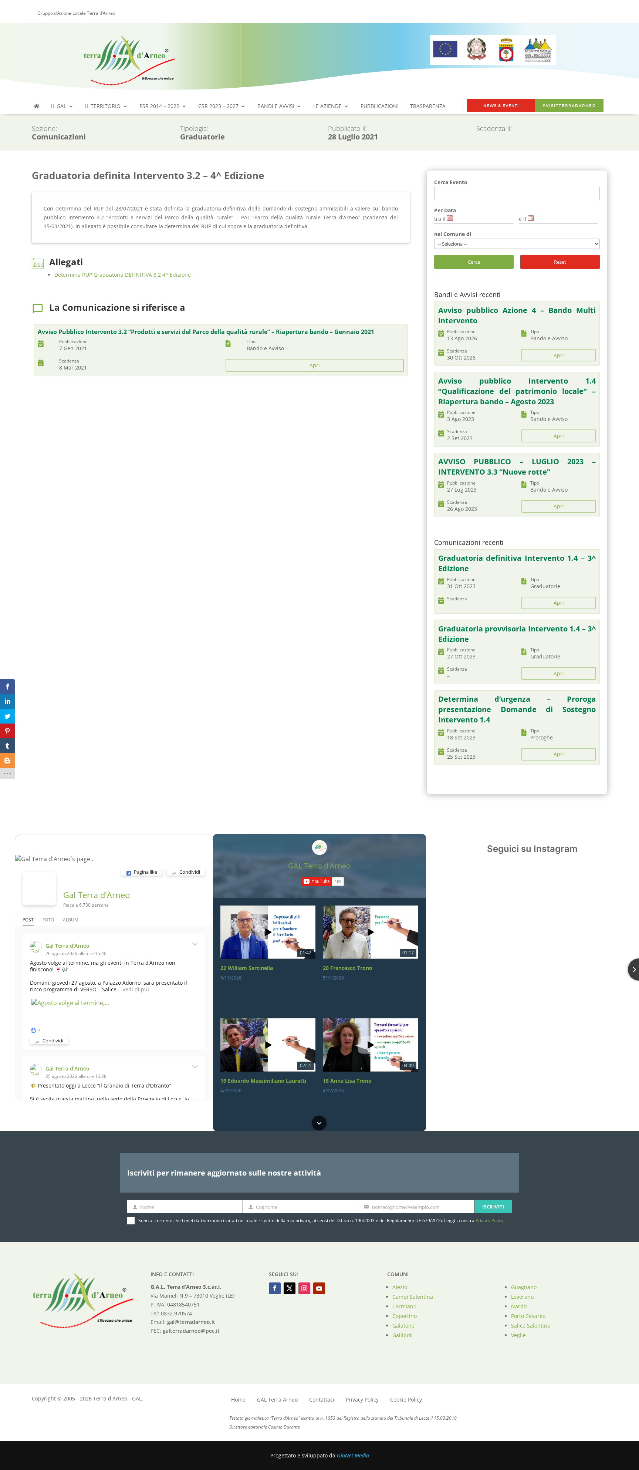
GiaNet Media (353, 1455)
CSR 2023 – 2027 (218, 106)
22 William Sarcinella (246, 968)
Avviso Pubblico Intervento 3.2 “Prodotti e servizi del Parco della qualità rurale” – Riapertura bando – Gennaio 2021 (206, 332)
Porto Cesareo (528, 1315)
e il (522, 218)
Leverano (522, 1296)
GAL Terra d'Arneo (319, 866)
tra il (440, 218)
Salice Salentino (530, 1325)
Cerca (474, 262)
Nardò (519, 1306)
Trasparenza (428, 106)
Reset (560, 262)
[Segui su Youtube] (319, 1288)
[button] (319, 906)
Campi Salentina (412, 1296)
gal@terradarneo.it (191, 1321)
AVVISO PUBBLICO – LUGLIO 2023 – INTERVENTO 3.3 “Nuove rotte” (517, 466)
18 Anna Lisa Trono (347, 1081)
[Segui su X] (289, 1288)
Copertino (404, 1315)
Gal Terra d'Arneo (96, 894)
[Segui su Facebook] (275, 1288)
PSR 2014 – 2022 (159, 106)
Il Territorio (103, 106)
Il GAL (58, 106)
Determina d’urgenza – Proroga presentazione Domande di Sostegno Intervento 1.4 (517, 709)
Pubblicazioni (380, 106)
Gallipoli (402, 1335)
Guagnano (524, 1287)
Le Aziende (327, 106)
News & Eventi (501, 105)
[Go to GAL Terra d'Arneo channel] (319, 847)
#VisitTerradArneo (569, 105)
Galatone (403, 1325)
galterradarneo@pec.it (191, 1330)
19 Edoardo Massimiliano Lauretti (263, 1081)
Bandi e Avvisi (275, 106)
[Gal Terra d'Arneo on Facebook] (39, 888)
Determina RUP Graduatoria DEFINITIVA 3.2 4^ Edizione (122, 274)
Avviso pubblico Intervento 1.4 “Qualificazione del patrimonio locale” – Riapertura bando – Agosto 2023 (517, 391)
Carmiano (404, 1306)
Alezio (399, 1287)
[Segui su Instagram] (304, 1288)
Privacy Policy (489, 1220)
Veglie (518, 1335)
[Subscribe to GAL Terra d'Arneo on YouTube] (322, 881)
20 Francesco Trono (347, 968)
